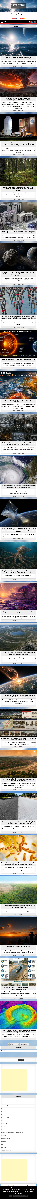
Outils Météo (5, 1129)
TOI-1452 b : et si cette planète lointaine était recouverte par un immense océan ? (18, 58)
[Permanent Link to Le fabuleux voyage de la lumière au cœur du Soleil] (18, 344)
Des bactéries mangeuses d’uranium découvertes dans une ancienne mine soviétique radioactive (18, 863)
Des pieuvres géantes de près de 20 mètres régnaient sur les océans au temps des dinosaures (18, 571)
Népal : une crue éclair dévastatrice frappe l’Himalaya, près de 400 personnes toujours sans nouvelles (18, 232)
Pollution (12, 503)
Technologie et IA (19, 291)
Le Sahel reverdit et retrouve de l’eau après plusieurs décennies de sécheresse (18, 906)
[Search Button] (35, 22)
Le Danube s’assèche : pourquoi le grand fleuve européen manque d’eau (18, 988)
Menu (5, 22)
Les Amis (3, 1120)
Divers (23, 546)
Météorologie (19, 375)
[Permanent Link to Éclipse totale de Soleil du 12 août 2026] (18, 931)
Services (3, 1141)
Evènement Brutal (19, 73)
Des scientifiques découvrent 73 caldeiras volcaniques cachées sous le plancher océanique (18, 1031)
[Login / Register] (32, 22)
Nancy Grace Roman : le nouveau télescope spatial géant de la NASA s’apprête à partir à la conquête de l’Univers (18, 144)
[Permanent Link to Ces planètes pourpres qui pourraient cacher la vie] (18, 596)
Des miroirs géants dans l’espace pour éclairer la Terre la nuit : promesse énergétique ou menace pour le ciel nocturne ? (18, 529)
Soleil (19, 334)
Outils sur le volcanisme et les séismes (12, 1132)
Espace (19, 32)
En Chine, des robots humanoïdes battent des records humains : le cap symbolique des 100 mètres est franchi (18, 317)
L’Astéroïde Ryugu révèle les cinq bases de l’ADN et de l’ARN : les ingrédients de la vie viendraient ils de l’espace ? (18, 273)
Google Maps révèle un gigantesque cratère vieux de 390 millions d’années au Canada (18, 653)
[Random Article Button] (30, 22)
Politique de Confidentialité (20, 1195)
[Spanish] (24, 18)
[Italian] (19, 18)
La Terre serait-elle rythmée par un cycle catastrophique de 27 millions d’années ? (18, 99)
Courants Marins (6, 1106)
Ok (10, 1195)
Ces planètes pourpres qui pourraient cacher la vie (18, 612)
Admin (14, 66)
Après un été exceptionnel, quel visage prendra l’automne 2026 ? (18, 401)
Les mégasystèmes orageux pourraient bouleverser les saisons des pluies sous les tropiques (18, 486)
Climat (19, 162)
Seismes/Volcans (25, 206)
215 (18, 1044)
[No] (35, 1192)
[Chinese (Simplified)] (13, 18)
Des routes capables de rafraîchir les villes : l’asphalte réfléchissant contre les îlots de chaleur (18, 822)
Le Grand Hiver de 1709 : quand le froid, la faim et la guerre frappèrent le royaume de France (18, 443)
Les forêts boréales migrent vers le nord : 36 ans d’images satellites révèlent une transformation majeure (18, 188)
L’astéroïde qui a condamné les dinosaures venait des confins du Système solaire (18, 696)
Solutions (20, 503)
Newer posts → (24, 1044)
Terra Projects (18, 4)
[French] (17, 18)
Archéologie (16, 546)
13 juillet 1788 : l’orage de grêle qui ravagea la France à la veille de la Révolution (18, 739)
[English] (15, 18)
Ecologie (22, 881)
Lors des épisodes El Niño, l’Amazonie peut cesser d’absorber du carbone (18, 779)
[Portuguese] (22, 18)
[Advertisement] (14, 1080)
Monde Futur (5, 1126)
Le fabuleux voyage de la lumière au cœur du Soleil (18, 359)
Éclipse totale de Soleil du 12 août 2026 (18, 946)
